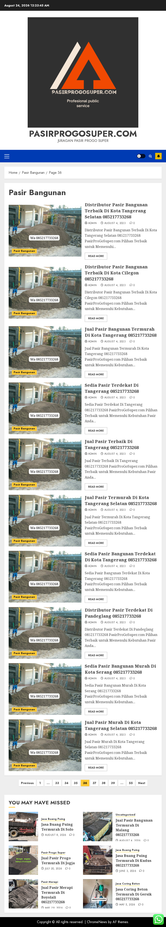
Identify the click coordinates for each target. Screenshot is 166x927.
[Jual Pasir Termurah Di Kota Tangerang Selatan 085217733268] (45, 520)
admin (92, 223)
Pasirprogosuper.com (83, 133)
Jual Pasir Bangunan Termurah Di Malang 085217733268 (134, 827)
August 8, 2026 (55, 835)
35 (76, 783)
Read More (96, 256)
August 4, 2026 (130, 840)
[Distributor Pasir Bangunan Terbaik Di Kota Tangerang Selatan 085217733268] (45, 231)
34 (66, 783)
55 (131, 783)
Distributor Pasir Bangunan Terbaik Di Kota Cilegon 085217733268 (116, 273)
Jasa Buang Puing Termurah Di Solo (57, 826)
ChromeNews (97, 921)
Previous (27, 783)
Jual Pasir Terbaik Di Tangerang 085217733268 (112, 444)
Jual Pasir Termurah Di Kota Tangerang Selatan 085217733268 (121, 500)
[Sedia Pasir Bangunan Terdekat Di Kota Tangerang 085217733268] (45, 577)
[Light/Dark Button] (141, 156)
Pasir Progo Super (53, 853)
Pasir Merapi (49, 882)
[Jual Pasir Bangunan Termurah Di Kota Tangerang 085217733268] (45, 352)
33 (57, 783)
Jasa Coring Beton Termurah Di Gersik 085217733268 (134, 894)
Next (141, 783)
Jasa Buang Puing (53, 819)
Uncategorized (125, 815)
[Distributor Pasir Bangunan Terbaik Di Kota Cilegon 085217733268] (45, 293)
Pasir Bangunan (24, 251)
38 (103, 783)
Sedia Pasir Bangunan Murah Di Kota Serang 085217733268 (120, 669)
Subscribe (158, 156)
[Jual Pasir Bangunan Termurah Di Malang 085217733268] (97, 826)
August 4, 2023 (115, 223)
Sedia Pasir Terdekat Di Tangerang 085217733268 (112, 388)
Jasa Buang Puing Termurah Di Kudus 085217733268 (133, 860)
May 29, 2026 (54, 908)
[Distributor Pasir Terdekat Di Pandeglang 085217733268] (45, 633)
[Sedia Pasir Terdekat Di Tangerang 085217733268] (45, 408)
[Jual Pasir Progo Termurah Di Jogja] (23, 860)
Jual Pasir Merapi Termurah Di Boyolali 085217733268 (57, 894)
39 (113, 783)
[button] (6, 156)
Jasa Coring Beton (128, 884)
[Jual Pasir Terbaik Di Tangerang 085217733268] (45, 464)
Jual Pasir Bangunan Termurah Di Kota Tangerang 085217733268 (120, 332)
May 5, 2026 (127, 905)
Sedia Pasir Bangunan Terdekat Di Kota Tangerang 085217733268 (120, 557)
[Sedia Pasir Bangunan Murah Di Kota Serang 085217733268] (45, 689)
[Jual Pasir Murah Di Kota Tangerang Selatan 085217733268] (45, 745)
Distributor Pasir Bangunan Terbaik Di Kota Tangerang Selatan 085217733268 (116, 211)
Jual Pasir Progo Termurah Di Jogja (58, 860)
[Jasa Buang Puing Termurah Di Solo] (23, 826)
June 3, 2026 (127, 871)
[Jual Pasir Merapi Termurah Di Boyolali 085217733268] (23, 893)
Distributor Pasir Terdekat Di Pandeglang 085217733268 (119, 613)
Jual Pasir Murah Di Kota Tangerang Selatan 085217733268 (121, 725)
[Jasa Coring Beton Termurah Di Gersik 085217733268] (97, 893)
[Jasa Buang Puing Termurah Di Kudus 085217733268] (97, 860)
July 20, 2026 (53, 869)
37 (94, 783)
